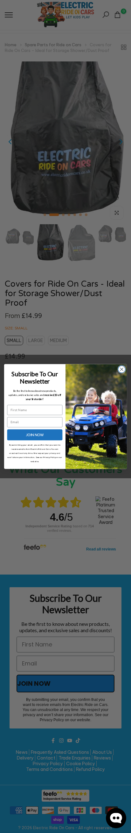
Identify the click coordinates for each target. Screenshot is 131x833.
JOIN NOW (35, 434)
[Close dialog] (121, 369)
